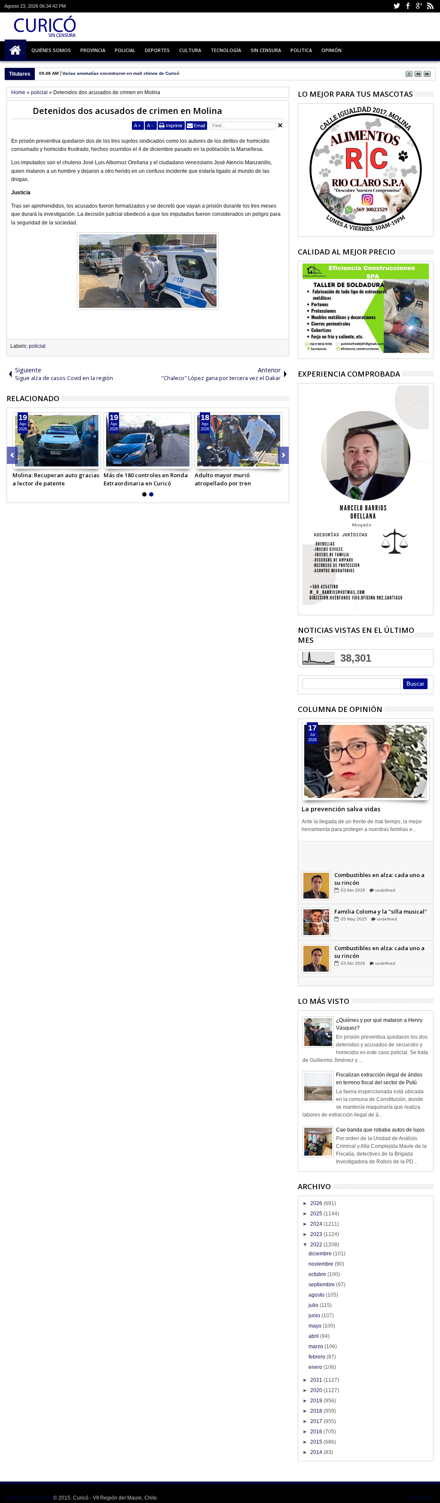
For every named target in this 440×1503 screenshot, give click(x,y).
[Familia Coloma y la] (316, 932)
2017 (317, 1421)
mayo (316, 1326)
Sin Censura (266, 50)
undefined (385, 864)
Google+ (419, 6)
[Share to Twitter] (28, 462)
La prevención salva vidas (341, 809)
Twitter (396, 6)
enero (316, 1367)
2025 (317, 1214)
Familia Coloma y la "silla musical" (380, 922)
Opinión (331, 50)
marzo (316, 1346)
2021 (317, 1380)
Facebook (407, 6)
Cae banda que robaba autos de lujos (380, 1130)
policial (37, 346)
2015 (317, 1442)
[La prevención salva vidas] (365, 761)
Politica (301, 50)
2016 (317, 1432)
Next (12, 455)
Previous (283, 455)
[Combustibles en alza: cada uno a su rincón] (316, 896)
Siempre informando (28, 1498)
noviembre (322, 1264)
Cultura (190, 50)
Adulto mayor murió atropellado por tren (223, 479)
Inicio (15, 50)
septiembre (322, 1285)
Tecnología (226, 50)
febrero (318, 1357)
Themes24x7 (420, 1498)
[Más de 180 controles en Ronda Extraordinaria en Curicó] (147, 440)
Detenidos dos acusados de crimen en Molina (127, 111)
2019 (317, 1401)
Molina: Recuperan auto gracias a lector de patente (55, 479)
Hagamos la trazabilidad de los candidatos (377, 852)
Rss (430, 6)
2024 (317, 1224)
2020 (317, 1390)
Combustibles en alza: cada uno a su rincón (379, 889)
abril (314, 1336)
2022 (317, 1245)
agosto (317, 1295)
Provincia (92, 50)
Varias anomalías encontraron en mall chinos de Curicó (120, 73)
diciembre (321, 1254)
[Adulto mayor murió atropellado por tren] (239, 440)
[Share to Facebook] (19, 462)
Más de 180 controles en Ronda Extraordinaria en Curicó (146, 479)
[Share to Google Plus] (38, 462)
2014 (317, 1452)
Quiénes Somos (51, 50)
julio (314, 1305)
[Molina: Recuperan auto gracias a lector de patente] (56, 440)
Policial (125, 50)
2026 (317, 1203)
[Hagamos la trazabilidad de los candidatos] (316, 859)
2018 (317, 1411)
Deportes (157, 50)
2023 (317, 1234)
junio (315, 1316)
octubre (318, 1274)
